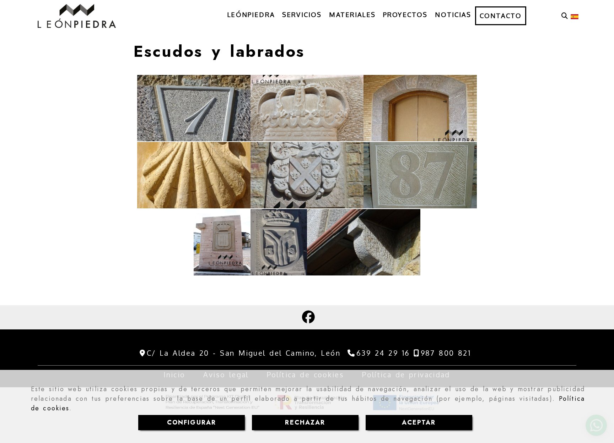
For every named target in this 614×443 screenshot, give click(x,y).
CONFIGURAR (191, 422)
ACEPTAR (419, 422)
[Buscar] (564, 16)
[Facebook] (308, 319)
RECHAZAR (305, 422)
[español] (574, 16)
